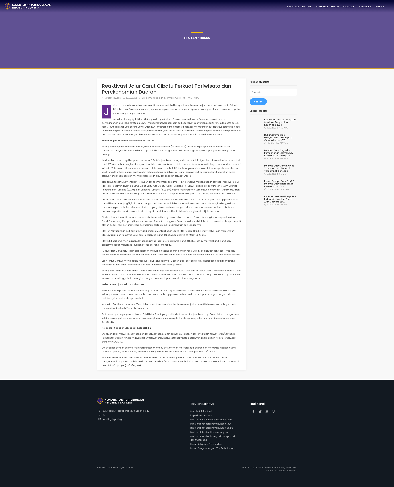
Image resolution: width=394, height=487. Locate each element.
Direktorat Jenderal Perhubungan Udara (211, 427)
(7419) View (192, 97)
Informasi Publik (327, 6)
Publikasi (365, 6)
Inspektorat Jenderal (201, 415)
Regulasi (349, 6)
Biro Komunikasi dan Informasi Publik (161, 97)
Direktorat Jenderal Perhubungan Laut (210, 423)
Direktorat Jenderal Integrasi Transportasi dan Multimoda (212, 438)
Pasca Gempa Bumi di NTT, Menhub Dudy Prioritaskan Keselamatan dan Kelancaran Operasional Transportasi (279, 184)
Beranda (293, 6)
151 (103, 415)
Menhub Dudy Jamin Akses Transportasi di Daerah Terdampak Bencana (279, 168)
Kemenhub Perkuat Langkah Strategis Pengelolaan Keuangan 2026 (280, 122)
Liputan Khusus (112, 97)
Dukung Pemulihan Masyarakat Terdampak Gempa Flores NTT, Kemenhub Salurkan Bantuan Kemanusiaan (278, 137)
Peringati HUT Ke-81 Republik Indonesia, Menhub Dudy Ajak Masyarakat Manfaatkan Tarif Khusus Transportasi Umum (280, 199)
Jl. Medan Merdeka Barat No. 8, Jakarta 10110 (125, 410)
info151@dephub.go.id (113, 419)
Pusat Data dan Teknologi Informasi (115, 467)
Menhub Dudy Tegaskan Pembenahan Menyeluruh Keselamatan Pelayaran (278, 153)
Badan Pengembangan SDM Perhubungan (212, 448)
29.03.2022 (131, 97)
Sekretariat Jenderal (201, 411)
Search (258, 101)
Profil (307, 6)
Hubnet (381, 6)
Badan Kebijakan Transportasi (206, 444)
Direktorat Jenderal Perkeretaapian (209, 432)
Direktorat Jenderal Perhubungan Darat (211, 419)
